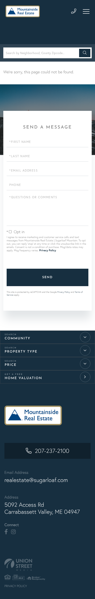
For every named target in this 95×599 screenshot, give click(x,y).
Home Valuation (23, 378)
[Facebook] (6, 532)
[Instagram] (13, 532)
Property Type (21, 351)
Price (11, 365)
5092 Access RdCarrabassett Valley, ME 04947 (42, 508)
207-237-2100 (52, 450)
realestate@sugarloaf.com (36, 480)
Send (47, 277)
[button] (84, 53)
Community (17, 338)
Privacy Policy (47, 250)
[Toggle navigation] (86, 11)
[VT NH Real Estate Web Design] (47, 565)
